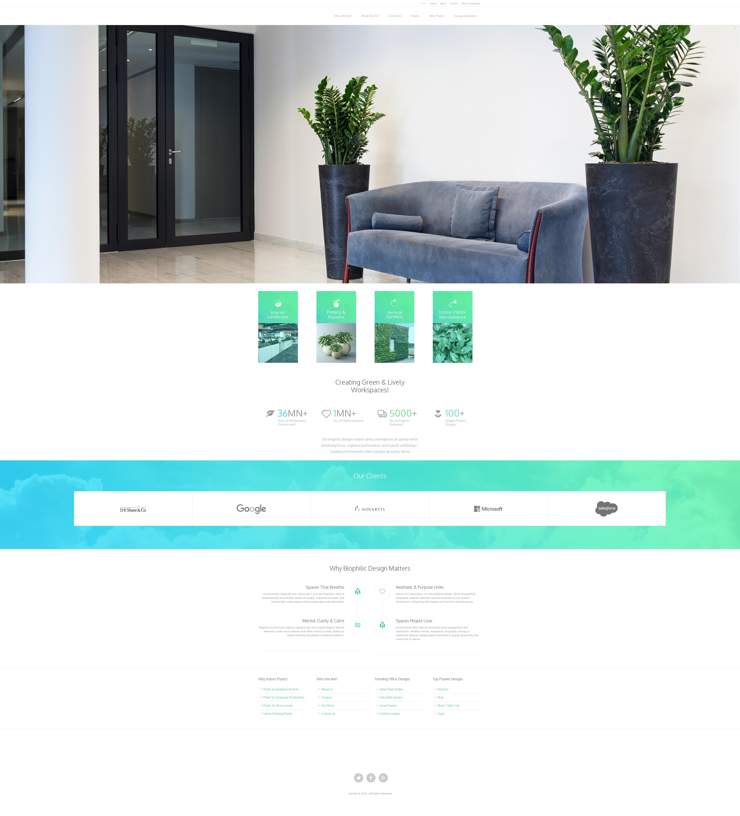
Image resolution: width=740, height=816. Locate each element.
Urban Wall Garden (391, 689)
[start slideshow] (361, 279)
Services (326, 697)
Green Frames (388, 705)
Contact (454, 3)
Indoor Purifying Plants (277, 713)
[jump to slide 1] (366, 279)
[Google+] (383, 778)
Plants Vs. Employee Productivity (283, 697)
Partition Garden (389, 713)
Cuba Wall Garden (390, 697)
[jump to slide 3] (374, 279)
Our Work (327, 705)
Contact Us (328, 713)
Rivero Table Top (448, 705)
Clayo (441, 713)
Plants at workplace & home (281, 689)
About (443, 3)
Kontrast (443, 689)
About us (327, 689)
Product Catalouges (471, 3)
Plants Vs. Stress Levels (278, 705)
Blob (440, 697)
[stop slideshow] (378, 279)
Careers (433, 3)
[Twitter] (358, 778)
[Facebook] (371, 778)
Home (423, 3)
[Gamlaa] (277, 15)
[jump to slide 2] (370, 279)
